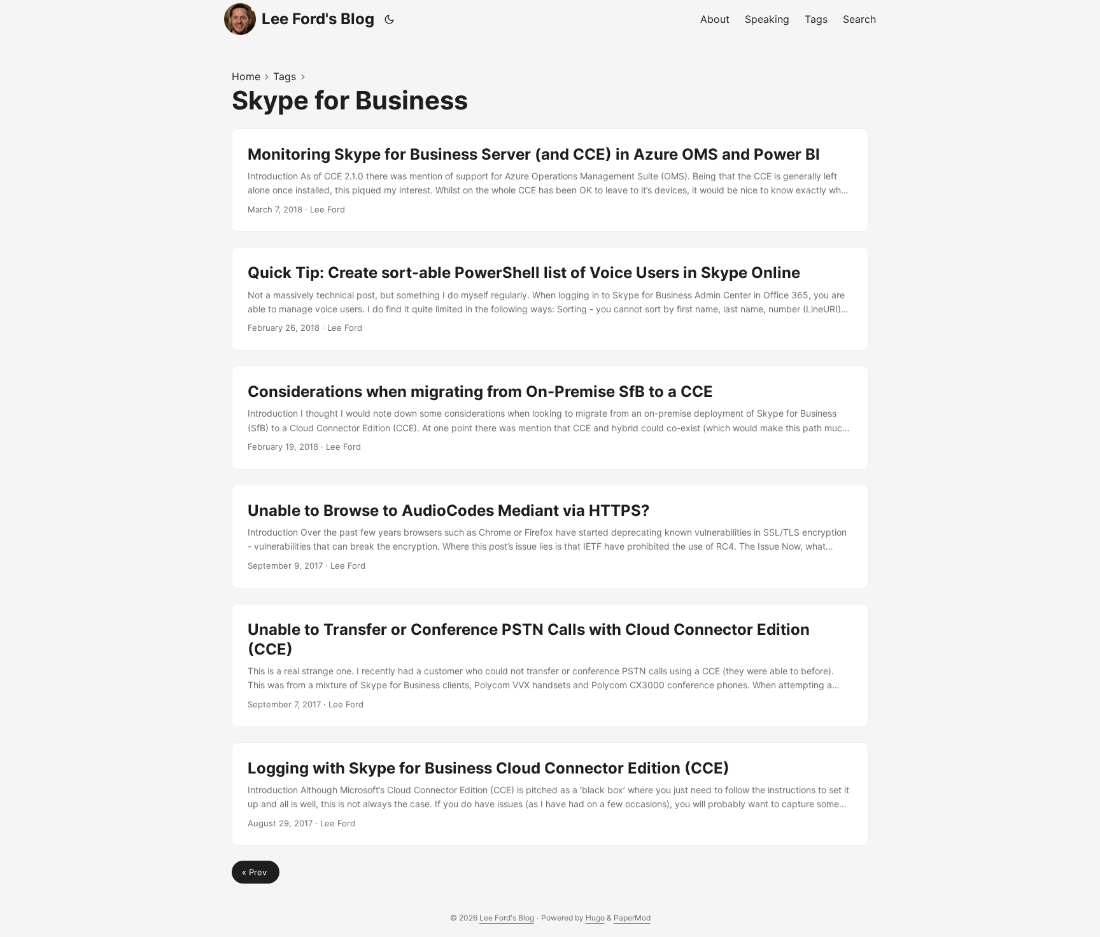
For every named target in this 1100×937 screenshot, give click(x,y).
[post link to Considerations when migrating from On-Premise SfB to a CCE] (550, 417)
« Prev (255, 872)
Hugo (595, 917)
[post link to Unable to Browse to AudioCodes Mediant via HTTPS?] (550, 536)
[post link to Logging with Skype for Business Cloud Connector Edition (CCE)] (550, 794)
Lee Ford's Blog (318, 19)
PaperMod (632, 917)
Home (246, 76)
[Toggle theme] (389, 19)
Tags (284, 76)
